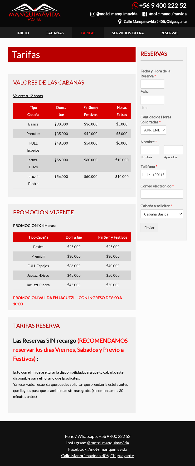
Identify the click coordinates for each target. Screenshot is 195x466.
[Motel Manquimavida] (34, 13)
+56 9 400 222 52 (163, 5)
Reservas (169, 32)
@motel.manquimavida (116, 13)
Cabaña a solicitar (156, 205)
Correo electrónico (157, 186)
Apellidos (170, 157)
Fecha (145, 91)
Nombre (149, 141)
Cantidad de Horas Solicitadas (156, 119)
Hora (144, 108)
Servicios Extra (128, 32)
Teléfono (149, 166)
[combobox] (146, 174)
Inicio (23, 32)
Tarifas (87, 32)
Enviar (149, 227)
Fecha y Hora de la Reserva (155, 73)
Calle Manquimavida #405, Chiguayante (155, 21)
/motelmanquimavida (168, 13)
